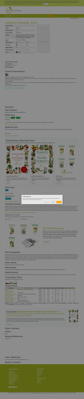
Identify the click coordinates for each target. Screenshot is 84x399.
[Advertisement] (73, 44)
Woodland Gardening (13, 375)
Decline (53, 202)
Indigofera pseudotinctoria (10, 298)
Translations (11, 383)
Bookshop (39, 372)
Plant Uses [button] (33, 15)
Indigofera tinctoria (9, 301)
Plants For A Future (10, 16)
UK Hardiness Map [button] (10, 88)
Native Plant (24, 15)
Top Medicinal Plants (13, 379)
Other (73, 288)
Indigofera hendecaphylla (10, 294)
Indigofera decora (8, 292)
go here (27, 359)
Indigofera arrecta (8, 289)
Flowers (13, 117)
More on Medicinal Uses (14, 135)
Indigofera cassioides (9, 291)
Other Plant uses (12, 374)
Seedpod (18, 117)
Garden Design (12, 381)
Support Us (39, 374)
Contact (38, 381)
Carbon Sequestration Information (29, 212)
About (28, 15)
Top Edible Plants (12, 378)
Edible (66, 288)
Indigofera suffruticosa (9, 300)
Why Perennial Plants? (13, 376)
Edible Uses (11, 371)
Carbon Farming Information (15, 212)
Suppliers (43, 15)
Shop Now (59, 183)
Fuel (6, 190)
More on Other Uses (14, 201)
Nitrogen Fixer (8, 198)
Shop (38, 15)
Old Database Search (41, 378)
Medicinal (70, 288)
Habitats (11, 382)
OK (59, 202)
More (8, 183)
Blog (46, 15)
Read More (9, 324)
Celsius (6, 219)
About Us (39, 382)
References (7, 124)
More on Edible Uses (14, 124)
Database (18, 15)
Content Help (40, 371)
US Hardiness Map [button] (19, 88)
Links (38, 376)
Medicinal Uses (12, 372)
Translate (14, 65)
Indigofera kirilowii (9, 297)
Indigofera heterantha (9, 295)
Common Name (27, 288)
